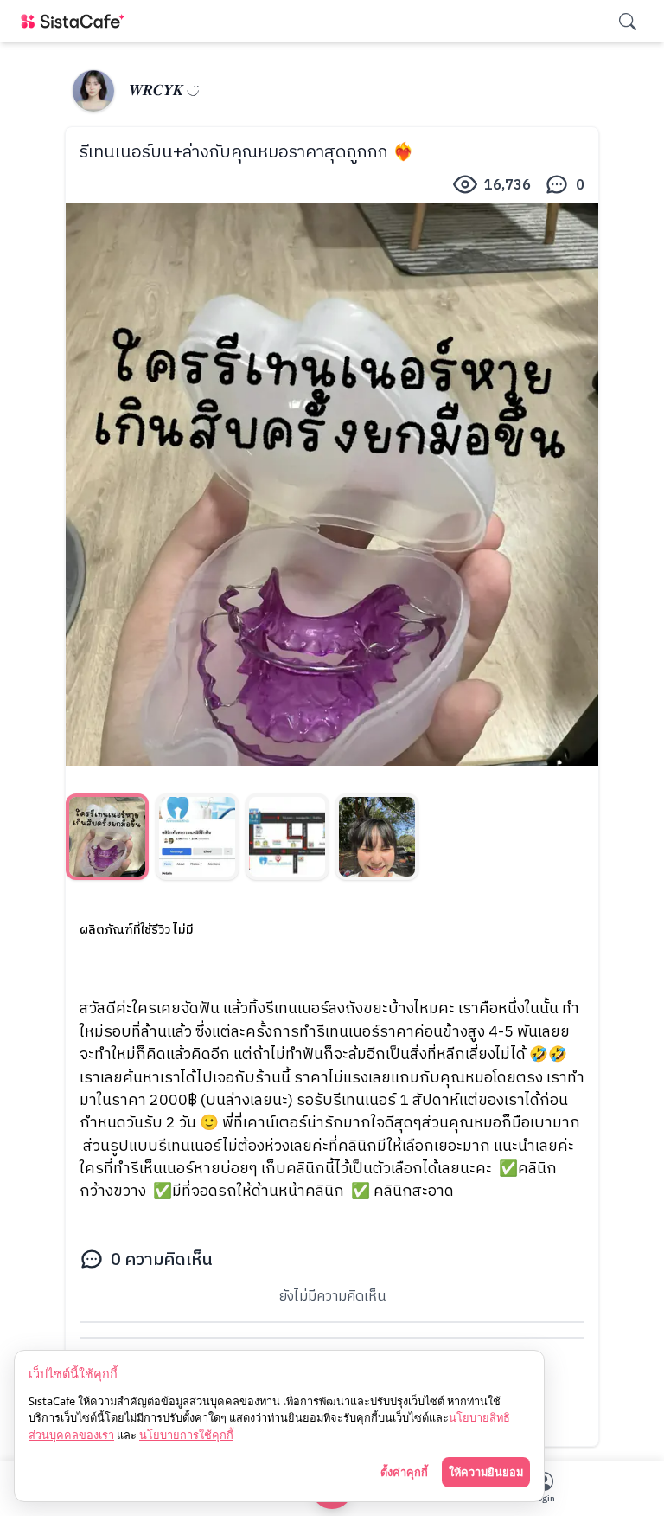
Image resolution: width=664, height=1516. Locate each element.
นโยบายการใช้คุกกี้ (186, 1434)
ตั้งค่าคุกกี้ (404, 1472)
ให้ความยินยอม (486, 1472)
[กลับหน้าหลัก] (76, 21)
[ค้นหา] (627, 21)
